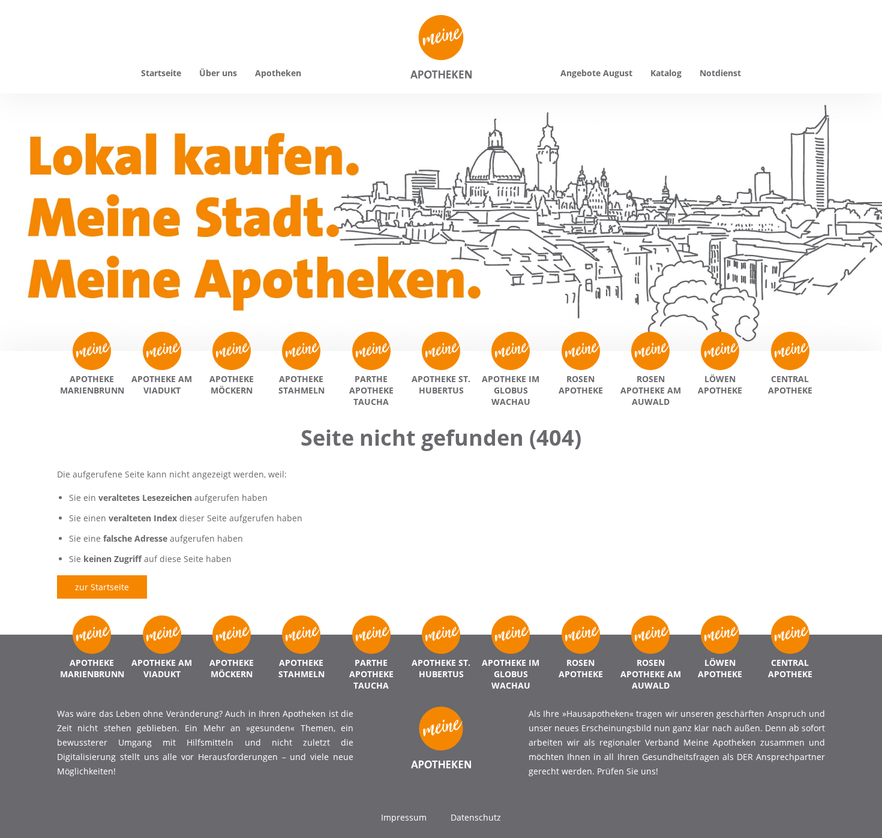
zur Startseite (102, 587)
